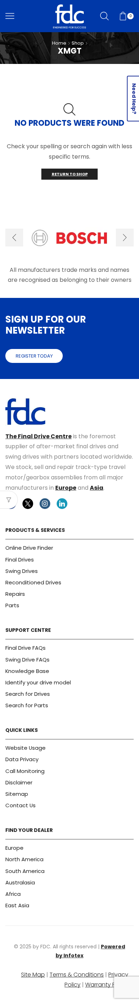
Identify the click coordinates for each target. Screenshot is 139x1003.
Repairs (15, 594)
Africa (13, 894)
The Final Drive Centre (38, 436)
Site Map (33, 974)
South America (25, 871)
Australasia (20, 882)
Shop (78, 43)
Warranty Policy (106, 984)
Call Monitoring (25, 771)
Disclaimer (18, 782)
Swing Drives (21, 571)
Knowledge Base (27, 671)
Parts (12, 605)
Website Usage (25, 748)
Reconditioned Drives (33, 582)
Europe (65, 488)
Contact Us (20, 805)
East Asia (17, 905)
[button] (14, 237)
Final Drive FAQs (25, 648)
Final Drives (19, 559)
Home (59, 43)
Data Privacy (21, 759)
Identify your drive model (38, 682)
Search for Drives (27, 694)
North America (24, 859)
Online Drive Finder (29, 548)
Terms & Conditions (77, 974)
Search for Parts (26, 705)
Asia (96, 488)
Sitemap (16, 794)
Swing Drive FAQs (27, 659)
